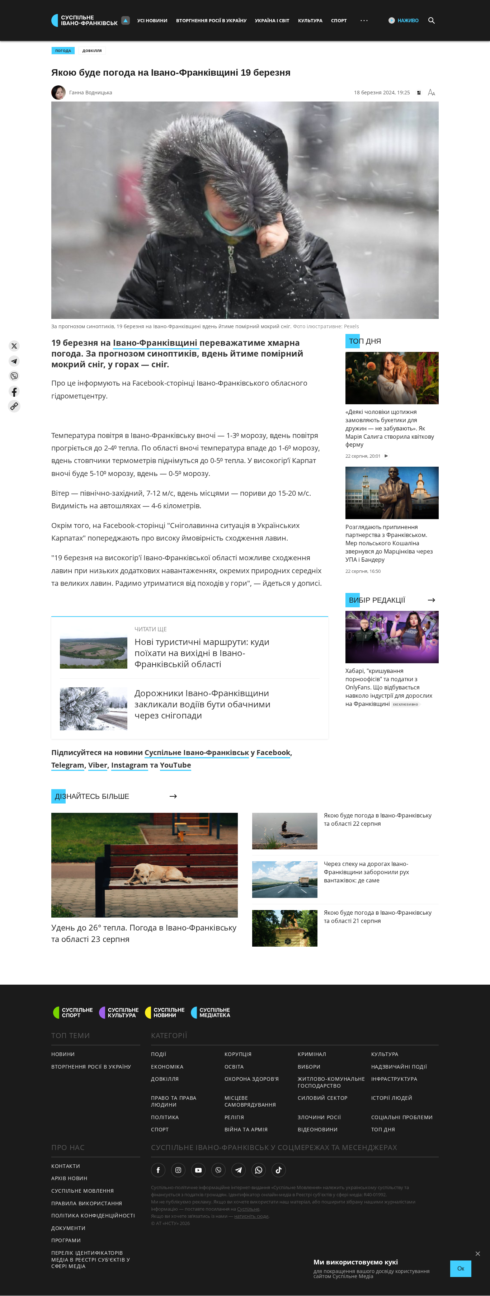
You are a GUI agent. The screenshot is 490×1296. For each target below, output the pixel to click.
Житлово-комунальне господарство (331, 1082)
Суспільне (248, 1209)
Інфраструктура (394, 1078)
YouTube (175, 765)
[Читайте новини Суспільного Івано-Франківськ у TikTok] (279, 1170)
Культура (310, 20)
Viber (97, 765)
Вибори (309, 1066)
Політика (165, 1117)
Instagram (129, 765)
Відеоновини (318, 1129)
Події (158, 1054)
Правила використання (86, 1203)
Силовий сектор (323, 1097)
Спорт (339, 20)
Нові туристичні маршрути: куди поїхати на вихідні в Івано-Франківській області (202, 653)
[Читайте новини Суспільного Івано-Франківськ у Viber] (218, 1170)
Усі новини (152, 20)
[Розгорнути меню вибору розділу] (125, 20)
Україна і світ (272, 20)
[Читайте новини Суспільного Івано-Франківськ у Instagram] (178, 1170)
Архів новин (69, 1178)
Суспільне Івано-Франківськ (197, 752)
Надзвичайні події (399, 1066)
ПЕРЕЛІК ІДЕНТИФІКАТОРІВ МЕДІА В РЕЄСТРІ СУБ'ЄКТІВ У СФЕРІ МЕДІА (90, 1259)
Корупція (238, 1054)
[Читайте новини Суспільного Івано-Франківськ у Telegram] (238, 1170)
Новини (63, 1054)
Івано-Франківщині (156, 342)
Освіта (234, 1066)
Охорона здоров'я (252, 1078)
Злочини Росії (319, 1117)
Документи (68, 1228)
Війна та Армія (246, 1129)
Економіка (167, 1066)
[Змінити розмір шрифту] (431, 92)
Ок (460, 1269)
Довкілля (92, 50)
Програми (66, 1240)
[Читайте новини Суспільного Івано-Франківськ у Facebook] (158, 1170)
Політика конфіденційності (93, 1215)
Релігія (234, 1117)
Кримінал (312, 1054)
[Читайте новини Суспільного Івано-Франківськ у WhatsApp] (258, 1170)
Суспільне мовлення (82, 1190)
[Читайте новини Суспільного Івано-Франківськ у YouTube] (198, 1170)
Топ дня (383, 1129)
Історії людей (392, 1097)
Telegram (67, 765)
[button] (14, 346)
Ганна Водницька (90, 92)
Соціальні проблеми (402, 1117)
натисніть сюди (251, 1216)
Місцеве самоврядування (250, 1101)
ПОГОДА (63, 50)
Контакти (65, 1166)
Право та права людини (174, 1101)
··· (364, 20)
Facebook (273, 752)
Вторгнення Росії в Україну (211, 20)
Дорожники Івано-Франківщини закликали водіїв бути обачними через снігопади (202, 704)
